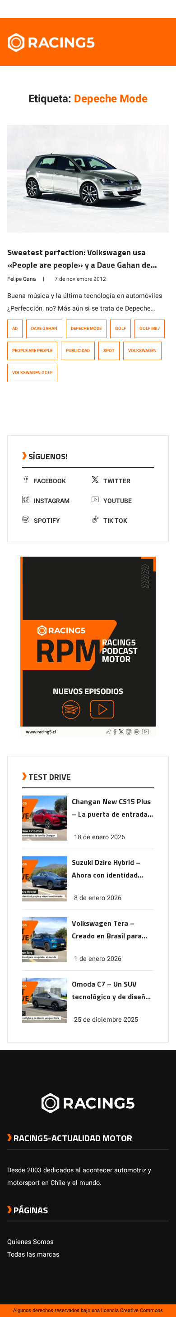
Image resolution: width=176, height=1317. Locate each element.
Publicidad (78, 351)
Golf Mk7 (149, 328)
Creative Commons (141, 1310)
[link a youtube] (146, 8)
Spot (109, 351)
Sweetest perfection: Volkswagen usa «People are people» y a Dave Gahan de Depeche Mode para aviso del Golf (79, 265)
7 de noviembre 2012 (80, 279)
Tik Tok (115, 521)
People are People (32, 351)
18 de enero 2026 (99, 837)
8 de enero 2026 (97, 898)
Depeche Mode (86, 328)
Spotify (47, 521)
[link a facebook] (119, 8)
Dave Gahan (44, 328)
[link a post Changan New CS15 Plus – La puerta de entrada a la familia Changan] (44, 838)
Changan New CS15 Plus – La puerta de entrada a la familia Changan (112, 808)
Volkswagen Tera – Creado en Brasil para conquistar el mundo (107, 930)
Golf (120, 328)
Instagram (51, 501)
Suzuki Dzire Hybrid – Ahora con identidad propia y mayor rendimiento (106, 869)
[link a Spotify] (155, 8)
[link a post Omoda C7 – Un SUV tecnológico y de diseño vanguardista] (44, 1021)
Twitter (116, 481)
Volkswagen (142, 351)
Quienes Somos (30, 1242)
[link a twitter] (128, 8)
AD (15, 328)
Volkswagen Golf (32, 373)
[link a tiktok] (164, 8)
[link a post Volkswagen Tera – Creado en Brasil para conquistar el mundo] (44, 960)
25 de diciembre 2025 (106, 1019)
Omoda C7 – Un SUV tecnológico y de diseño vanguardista (110, 991)
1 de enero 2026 (97, 959)
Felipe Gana (21, 279)
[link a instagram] (137, 8)
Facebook (50, 481)
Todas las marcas (33, 1254)
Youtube (117, 501)
